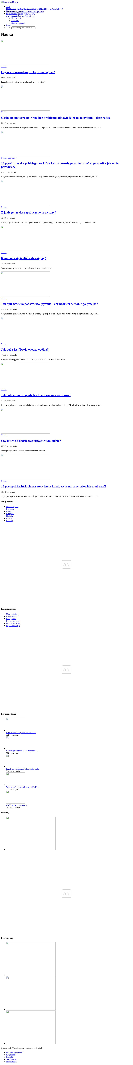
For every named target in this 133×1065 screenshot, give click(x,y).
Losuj (8, 25)
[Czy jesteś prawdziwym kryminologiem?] (25, 64)
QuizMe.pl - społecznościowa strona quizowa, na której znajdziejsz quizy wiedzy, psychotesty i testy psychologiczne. (25, 13)
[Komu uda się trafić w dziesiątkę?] (25, 250)
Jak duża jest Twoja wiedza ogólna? (25, 349)
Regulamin (10, 1055)
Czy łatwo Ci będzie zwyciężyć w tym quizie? (31, 440)
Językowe (12, 158)
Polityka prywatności (15, 1052)
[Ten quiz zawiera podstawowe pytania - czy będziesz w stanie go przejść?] (25, 296)
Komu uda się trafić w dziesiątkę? (23, 258)
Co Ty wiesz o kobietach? (17, 805)
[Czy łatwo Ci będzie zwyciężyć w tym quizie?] (25, 433)
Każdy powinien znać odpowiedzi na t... (22, 769)
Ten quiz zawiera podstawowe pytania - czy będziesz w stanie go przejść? (49, 304)
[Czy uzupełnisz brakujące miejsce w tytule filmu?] (15, 748)
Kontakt (9, 1057)
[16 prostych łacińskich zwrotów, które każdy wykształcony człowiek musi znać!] (25, 478)
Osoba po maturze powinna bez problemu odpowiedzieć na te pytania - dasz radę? (55, 117)
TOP (8, 6)
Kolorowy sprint (18, 23)
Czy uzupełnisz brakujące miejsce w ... (22, 751)
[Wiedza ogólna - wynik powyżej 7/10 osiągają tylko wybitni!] (15, 785)
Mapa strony (11, 1062)
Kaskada (15, 20)
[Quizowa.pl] (9, 2)
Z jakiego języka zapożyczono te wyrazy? (28, 212)
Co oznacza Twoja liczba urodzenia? (21, 732)
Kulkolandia (16, 18)
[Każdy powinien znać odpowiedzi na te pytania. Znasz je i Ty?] (15, 766)
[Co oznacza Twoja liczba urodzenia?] (15, 730)
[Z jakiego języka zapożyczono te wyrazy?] (25, 204)
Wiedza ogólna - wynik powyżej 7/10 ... (22, 787)
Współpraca (11, 1059)
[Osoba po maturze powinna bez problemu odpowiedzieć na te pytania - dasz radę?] (25, 110)
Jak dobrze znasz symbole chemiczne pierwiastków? (36, 395)
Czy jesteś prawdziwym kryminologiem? (28, 72)
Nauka (3, 66)
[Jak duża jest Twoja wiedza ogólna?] (25, 342)
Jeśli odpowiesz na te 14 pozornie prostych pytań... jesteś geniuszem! (34, 9)
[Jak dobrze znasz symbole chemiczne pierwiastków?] (25, 387)
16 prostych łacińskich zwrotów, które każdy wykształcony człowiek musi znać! (53, 486)
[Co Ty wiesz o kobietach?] (15, 803)
